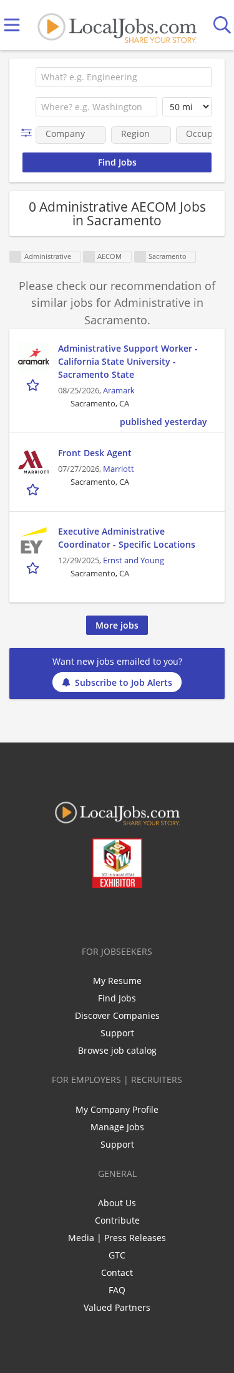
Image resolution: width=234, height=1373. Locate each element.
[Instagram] (150, 914)
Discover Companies (117, 1015)
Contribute (117, 1220)
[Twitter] (88, 914)
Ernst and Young (133, 560)
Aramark (119, 390)
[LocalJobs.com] (116, 25)
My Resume (117, 980)
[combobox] (124, 77)
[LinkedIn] (109, 914)
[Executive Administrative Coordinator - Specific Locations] (33, 540)
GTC (117, 1255)
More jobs (117, 625)
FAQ (117, 1290)
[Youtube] (129, 914)
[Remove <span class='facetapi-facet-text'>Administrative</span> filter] (15, 256)
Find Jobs (117, 998)
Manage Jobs (117, 1127)
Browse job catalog (117, 1050)
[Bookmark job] (34, 384)
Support (117, 1033)
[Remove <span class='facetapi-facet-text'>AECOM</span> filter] (89, 256)
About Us (117, 1203)
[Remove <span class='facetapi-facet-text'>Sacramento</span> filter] (140, 256)
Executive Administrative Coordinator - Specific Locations (126, 537)
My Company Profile (117, 1109)
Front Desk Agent (95, 453)
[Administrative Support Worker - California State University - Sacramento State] (33, 357)
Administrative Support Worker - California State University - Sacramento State (128, 361)
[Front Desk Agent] (33, 461)
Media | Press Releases (117, 1238)
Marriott (118, 469)
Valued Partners (117, 1307)
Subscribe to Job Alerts (123, 682)
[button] (29, 132)
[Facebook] (68, 914)
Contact (117, 1272)
